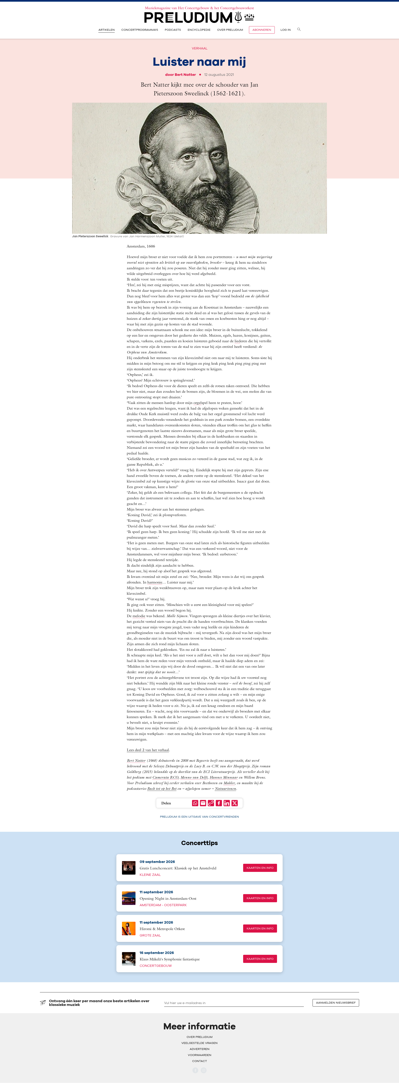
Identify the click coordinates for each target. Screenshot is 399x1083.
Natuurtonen (225, 788)
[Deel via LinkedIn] (227, 803)
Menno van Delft (193, 777)
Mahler (229, 782)
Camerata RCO (165, 777)
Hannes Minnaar (223, 777)
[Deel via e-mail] (203, 803)
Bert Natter (185, 74)
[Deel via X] (235, 803)
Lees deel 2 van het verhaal (148, 749)
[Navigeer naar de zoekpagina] (299, 30)
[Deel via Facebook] (219, 803)
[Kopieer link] (211, 803)
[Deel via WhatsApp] (195, 803)
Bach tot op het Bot (161, 788)
